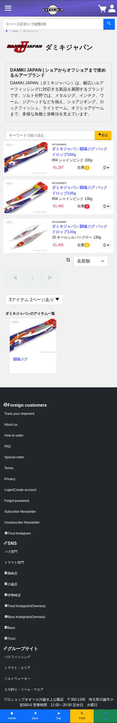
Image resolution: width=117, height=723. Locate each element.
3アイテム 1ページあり (32, 299)
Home (12, 718)
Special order (14, 457)
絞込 (104, 135)
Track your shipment (19, 414)
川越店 (12, 584)
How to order (13, 435)
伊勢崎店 (14, 595)
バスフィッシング (17, 657)
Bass (11, 628)
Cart (105, 718)
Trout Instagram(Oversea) (26, 606)
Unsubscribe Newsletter (22, 522)
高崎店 (12, 573)
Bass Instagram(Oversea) (26, 617)
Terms (8, 468)
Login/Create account (20, 490)
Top (58, 718)
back (35, 718)
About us (10, 425)
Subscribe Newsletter (20, 512)
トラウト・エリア (17, 668)
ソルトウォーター (17, 679)
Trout (11, 639)
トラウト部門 (14, 562)
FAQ (7, 446)
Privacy (9, 479)
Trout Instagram (19, 533)
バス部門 (10, 552)
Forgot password (16, 501)
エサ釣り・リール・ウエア (24, 689)
